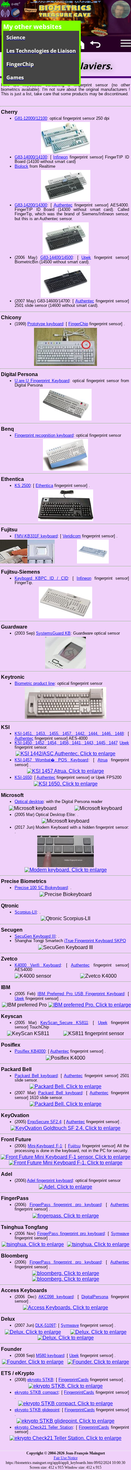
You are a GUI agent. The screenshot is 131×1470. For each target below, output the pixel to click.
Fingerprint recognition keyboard (44, 435)
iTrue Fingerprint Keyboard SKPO (95, 940)
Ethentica (44, 485)
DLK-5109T (45, 1325)
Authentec (63, 205)
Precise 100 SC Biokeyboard (41, 887)
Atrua (102, 760)
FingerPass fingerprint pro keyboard (65, 1204)
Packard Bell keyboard (36, 1075)
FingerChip (78, 323)
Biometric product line (35, 683)
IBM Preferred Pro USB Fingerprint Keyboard (81, 993)
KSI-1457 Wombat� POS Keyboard (51, 760)
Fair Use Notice (66, 1458)
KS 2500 (23, 485)
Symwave (120, 1233)
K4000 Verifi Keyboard (38, 965)
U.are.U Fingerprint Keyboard (42, 380)
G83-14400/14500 (56, 257)
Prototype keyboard (45, 323)
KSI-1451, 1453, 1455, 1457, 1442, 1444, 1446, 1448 (69, 733)
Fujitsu (74, 1145)
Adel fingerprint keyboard (50, 1180)
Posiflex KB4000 (30, 1051)
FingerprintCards (74, 1379)
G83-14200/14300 (31, 205)
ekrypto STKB (40, 1379)
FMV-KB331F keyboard (36, 536)
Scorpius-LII (26, 912)
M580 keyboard (50, 1355)
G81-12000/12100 (31, 118)
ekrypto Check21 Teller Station (44, 1427)
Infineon (60, 157)
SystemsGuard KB (53, 633)
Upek (86, 257)
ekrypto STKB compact (37, 1392)
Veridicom (72, 536)
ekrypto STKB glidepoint (37, 1409)
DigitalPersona (94, 1296)
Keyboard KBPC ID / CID (41, 578)
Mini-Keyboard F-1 (45, 1145)
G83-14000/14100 (31, 157)
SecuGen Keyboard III (35, 936)
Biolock (21, 166)
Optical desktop (29, 801)
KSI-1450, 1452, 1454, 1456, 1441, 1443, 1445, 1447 (66, 742)
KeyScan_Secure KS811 (64, 1022)
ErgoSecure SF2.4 (44, 1121)
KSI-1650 (23, 777)
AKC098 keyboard (55, 1296)
